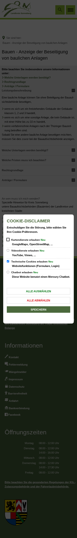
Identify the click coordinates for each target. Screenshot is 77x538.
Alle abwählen (38, 300)
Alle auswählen (38, 291)
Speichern (38, 309)
